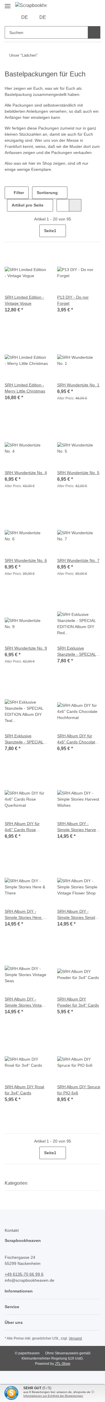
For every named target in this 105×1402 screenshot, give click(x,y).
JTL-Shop (62, 1364)
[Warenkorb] (77, 17)
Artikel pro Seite (27, 205)
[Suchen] (94, 32)
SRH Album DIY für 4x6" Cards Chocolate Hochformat (77, 739)
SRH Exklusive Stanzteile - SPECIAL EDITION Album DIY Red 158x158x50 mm (77, 651)
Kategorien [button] (16, 1183)
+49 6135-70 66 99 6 (24, 1274)
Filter (18, 192)
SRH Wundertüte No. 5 (78, 472)
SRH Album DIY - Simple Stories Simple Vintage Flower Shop (77, 915)
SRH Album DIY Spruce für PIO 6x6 (78, 1089)
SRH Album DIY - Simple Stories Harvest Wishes (78, 827)
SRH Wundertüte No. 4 (26, 472)
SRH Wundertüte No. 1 (78, 385)
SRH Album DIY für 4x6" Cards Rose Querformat (22, 827)
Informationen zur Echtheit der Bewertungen (53, 1395)
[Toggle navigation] (7, 3)
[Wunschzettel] (68, 17)
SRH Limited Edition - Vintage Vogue (24, 300)
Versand (75, 1338)
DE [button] (24, 17)
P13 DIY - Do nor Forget (73, 300)
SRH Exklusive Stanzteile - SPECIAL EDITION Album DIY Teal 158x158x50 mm (24, 739)
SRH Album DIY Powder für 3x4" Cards (78, 1002)
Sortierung (47, 192)
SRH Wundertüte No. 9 (26, 648)
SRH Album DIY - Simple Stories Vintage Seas (25, 1002)
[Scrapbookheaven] (31, 5)
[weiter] (95, 231)
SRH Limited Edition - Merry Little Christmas (25, 388)
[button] (59, 17)
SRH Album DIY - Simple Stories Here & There (25, 915)
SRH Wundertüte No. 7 (78, 560)
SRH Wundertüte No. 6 (26, 560)
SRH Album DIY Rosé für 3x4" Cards (24, 1089)
